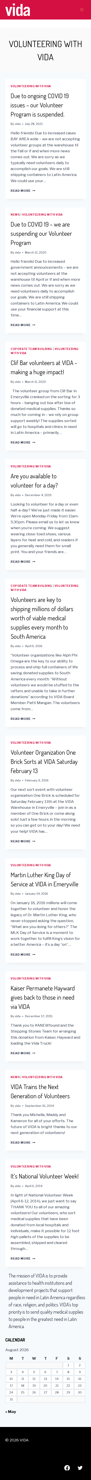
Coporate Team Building (31, 349)
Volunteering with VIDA (31, 86)
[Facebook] (67, 1467)
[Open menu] (82, 9)
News (15, 214)
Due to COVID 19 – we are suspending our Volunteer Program (41, 233)
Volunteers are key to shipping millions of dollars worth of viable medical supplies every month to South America (42, 618)
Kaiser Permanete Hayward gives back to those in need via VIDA (43, 997)
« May (10, 1411)
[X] (80, 1467)
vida (18, 124)
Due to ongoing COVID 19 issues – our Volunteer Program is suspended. (40, 105)
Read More (23, 190)
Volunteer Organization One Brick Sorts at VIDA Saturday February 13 (44, 761)
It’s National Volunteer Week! (45, 1176)
